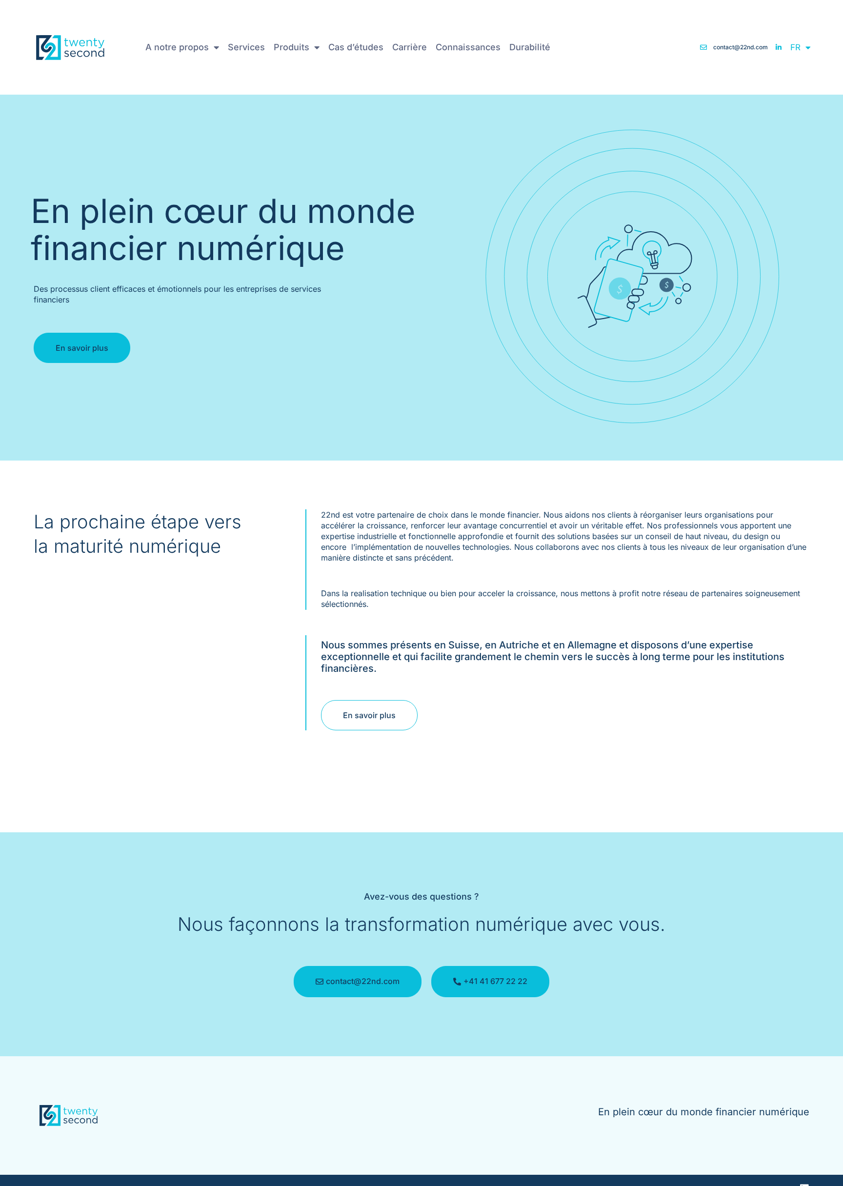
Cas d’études (355, 47)
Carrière (409, 47)
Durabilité (529, 47)
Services (246, 47)
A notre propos (177, 47)
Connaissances (468, 47)
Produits (291, 47)
